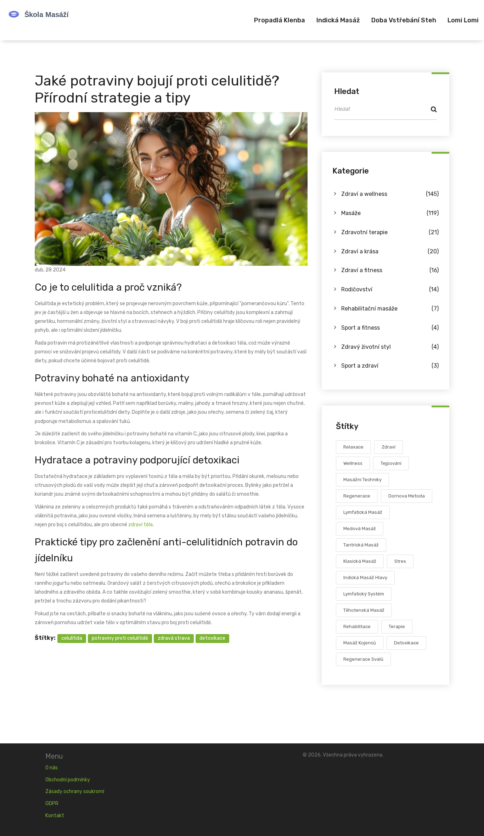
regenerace (356, 496)
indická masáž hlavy (365, 577)
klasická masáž (359, 561)
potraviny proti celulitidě (120, 638)
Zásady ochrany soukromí (74, 791)
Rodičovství (390, 289)
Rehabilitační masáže (390, 308)
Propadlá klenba (279, 20)
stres (400, 561)
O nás (51, 768)
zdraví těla (140, 525)
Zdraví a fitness (390, 270)
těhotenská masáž (363, 610)
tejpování (391, 463)
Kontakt (54, 816)
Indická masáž (338, 20)
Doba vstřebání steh (403, 20)
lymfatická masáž (362, 512)
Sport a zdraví (390, 365)
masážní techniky (362, 479)
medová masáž (359, 528)
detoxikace (212, 638)
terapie (397, 626)
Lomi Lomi (463, 20)
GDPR (51, 804)
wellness (352, 463)
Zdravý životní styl (390, 346)
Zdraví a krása (390, 251)
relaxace (353, 447)
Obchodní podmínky (67, 780)
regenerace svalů (363, 659)
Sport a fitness (390, 327)
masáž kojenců (359, 642)
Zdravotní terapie (390, 232)
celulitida (71, 638)
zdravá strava (174, 638)
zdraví (388, 447)
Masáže (390, 213)
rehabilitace (357, 626)
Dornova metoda (406, 496)
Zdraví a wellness (390, 194)
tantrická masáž (361, 545)
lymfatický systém (363, 593)
